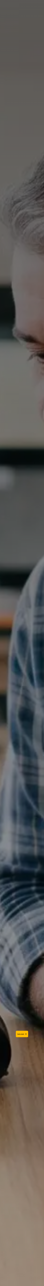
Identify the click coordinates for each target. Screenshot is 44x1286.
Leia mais (20, 1034)
